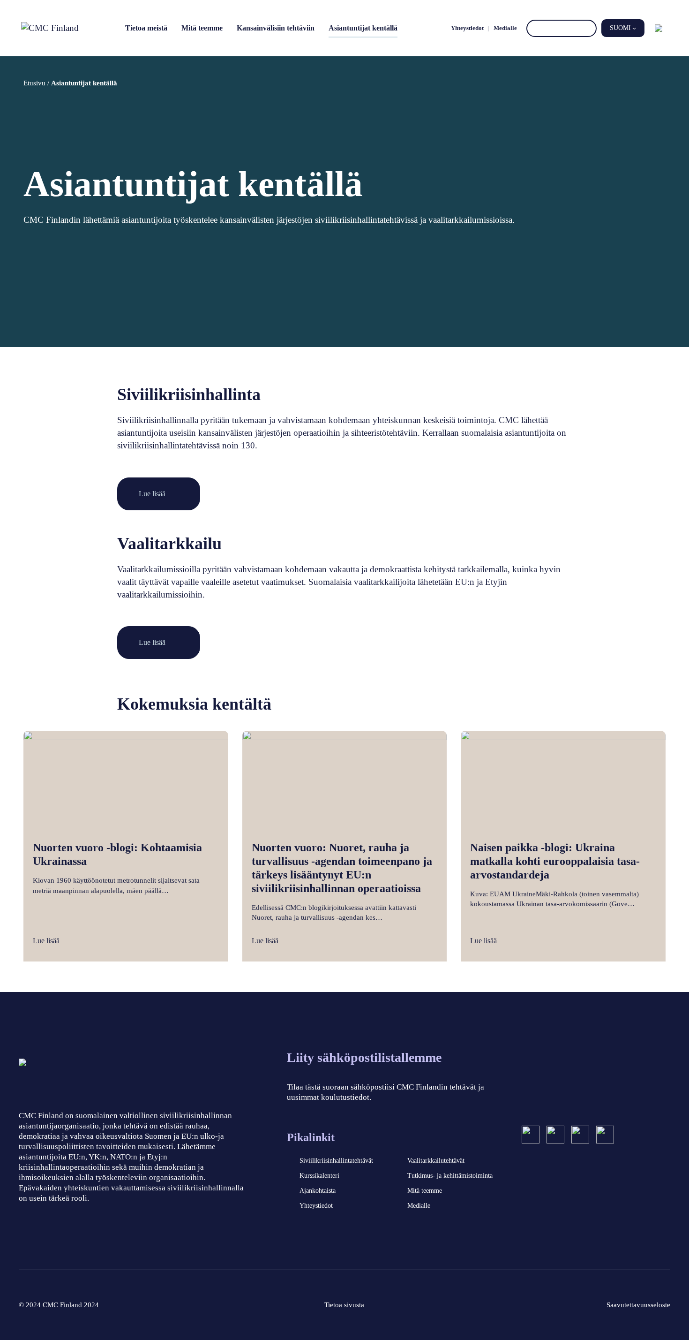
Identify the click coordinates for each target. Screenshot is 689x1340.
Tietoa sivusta (344, 1305)
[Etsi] (588, 28)
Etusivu (34, 83)
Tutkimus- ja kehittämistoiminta (450, 1175)
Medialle (505, 27)
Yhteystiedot (467, 27)
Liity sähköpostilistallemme (364, 1057)
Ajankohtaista (318, 1190)
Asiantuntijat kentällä (363, 28)
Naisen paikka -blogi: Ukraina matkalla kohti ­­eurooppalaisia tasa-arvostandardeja (555, 861)
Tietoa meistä (146, 28)
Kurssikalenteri (319, 1175)
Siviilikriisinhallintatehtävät (336, 1160)
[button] (622, 28)
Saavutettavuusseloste (638, 1305)
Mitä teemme (202, 28)
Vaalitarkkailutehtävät (435, 1160)
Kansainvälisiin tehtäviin (276, 28)
